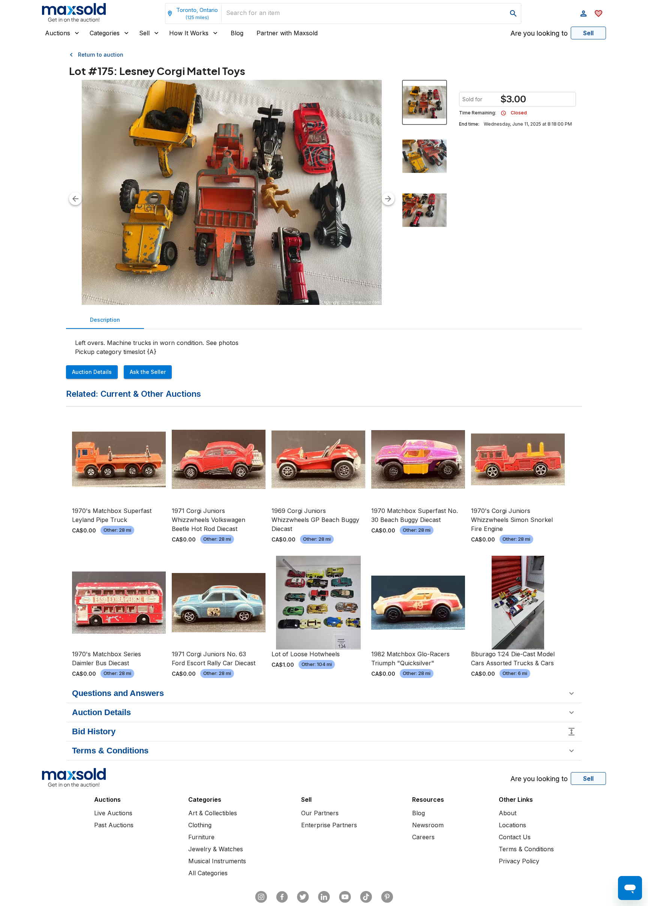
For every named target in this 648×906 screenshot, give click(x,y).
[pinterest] (387, 897)
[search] (513, 13)
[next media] (388, 198)
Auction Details (92, 372)
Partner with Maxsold (287, 33)
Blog (237, 33)
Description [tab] (105, 319)
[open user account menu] (583, 13)
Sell (144, 33)
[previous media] (75, 198)
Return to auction (100, 54)
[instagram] (261, 897)
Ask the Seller (148, 372)
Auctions (57, 33)
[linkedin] (324, 897)
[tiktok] (366, 897)
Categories (105, 33)
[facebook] (282, 897)
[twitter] (303, 897)
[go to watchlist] (598, 13)
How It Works (188, 33)
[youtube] (345, 897)
